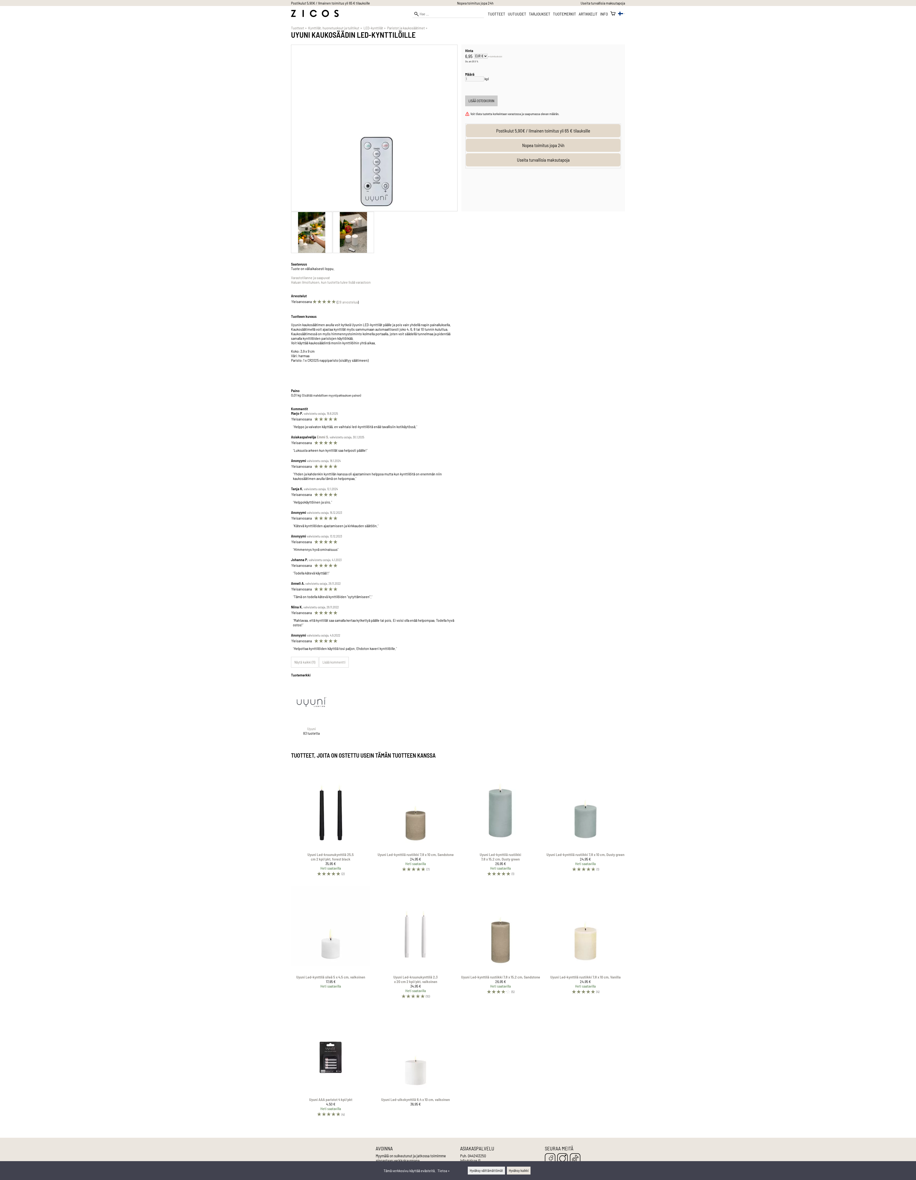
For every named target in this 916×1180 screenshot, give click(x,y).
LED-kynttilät (375, 28)
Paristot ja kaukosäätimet (407, 28)
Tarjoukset (539, 13)
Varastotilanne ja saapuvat (310, 277)
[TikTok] (575, 1158)
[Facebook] (550, 1158)
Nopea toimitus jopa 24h (475, 3)
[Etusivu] (315, 15)
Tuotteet (496, 13)
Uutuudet (517, 13)
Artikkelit (588, 13)
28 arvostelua (348, 302)
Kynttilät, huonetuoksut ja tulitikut (335, 28)
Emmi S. (323, 437)
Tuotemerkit (564, 13)
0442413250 (477, 1155)
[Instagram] (562, 1158)
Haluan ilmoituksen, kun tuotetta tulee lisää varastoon (331, 282)
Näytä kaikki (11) (304, 662)
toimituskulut (496, 56)
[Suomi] (621, 14)
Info (604, 13)
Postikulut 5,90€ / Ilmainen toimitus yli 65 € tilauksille (330, 3)
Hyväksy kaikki (519, 1171)
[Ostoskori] (612, 13)
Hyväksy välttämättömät (486, 1171)
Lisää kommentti (334, 662)
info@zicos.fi (470, 1160)
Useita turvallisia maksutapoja (603, 3)
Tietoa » (443, 1170)
